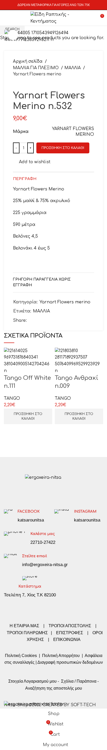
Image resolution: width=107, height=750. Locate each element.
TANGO (12, 398)
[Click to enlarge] (13, 35)
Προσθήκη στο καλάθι (63, 148)
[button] (28, 416)
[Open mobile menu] (6, 18)
